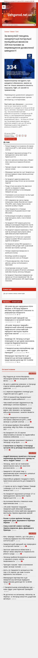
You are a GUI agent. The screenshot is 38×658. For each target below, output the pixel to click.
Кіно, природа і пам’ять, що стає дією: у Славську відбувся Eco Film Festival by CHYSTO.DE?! (19, 539)
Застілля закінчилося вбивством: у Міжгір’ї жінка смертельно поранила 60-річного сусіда (19, 162)
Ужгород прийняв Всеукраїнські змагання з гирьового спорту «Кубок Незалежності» (19, 559)
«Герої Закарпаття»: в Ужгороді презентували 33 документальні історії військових (17, 211)
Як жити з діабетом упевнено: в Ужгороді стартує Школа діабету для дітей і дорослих (19, 386)
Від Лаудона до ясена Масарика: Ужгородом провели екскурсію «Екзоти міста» (18, 379)
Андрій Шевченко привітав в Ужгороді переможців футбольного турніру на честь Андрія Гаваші (19, 458)
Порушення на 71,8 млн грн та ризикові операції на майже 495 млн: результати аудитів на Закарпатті (18, 238)
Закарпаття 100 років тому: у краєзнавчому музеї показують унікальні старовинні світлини (19, 473)
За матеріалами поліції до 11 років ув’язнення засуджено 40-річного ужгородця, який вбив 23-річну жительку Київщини (19, 270)
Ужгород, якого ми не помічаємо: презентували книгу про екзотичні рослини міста (16, 466)
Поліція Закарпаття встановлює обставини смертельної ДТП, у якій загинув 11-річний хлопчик (19, 148)
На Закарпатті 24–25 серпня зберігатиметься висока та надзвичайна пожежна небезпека (19, 435)
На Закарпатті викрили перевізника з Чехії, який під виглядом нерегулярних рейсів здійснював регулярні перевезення (19, 231)
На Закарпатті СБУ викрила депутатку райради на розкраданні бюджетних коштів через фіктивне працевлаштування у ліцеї (19, 224)
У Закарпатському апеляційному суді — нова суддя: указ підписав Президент (19, 350)
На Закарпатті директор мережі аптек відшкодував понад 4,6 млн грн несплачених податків (19, 181)
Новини (12, 31)
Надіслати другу (10, 139)
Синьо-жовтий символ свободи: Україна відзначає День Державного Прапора (18, 528)
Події (16, 31)
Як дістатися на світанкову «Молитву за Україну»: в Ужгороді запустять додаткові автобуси (19, 597)
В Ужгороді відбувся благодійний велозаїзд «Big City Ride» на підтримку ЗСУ (18, 427)
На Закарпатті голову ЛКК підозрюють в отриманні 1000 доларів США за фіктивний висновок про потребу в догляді (19, 245)
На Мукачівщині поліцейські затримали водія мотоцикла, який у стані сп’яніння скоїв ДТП (18, 217)
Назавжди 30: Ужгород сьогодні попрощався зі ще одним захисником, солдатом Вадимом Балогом (19, 341)
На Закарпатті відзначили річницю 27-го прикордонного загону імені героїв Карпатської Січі (18, 155)
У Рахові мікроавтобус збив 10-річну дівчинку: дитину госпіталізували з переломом (17, 263)
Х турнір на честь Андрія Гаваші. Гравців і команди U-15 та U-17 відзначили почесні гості (19, 488)
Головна (6, 31)
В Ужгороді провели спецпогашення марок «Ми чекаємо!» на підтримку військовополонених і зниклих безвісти (18, 410)
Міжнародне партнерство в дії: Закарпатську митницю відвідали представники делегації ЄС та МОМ (19, 174)
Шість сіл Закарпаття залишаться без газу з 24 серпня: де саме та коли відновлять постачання (18, 572)
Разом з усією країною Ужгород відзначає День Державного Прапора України (19, 520)
